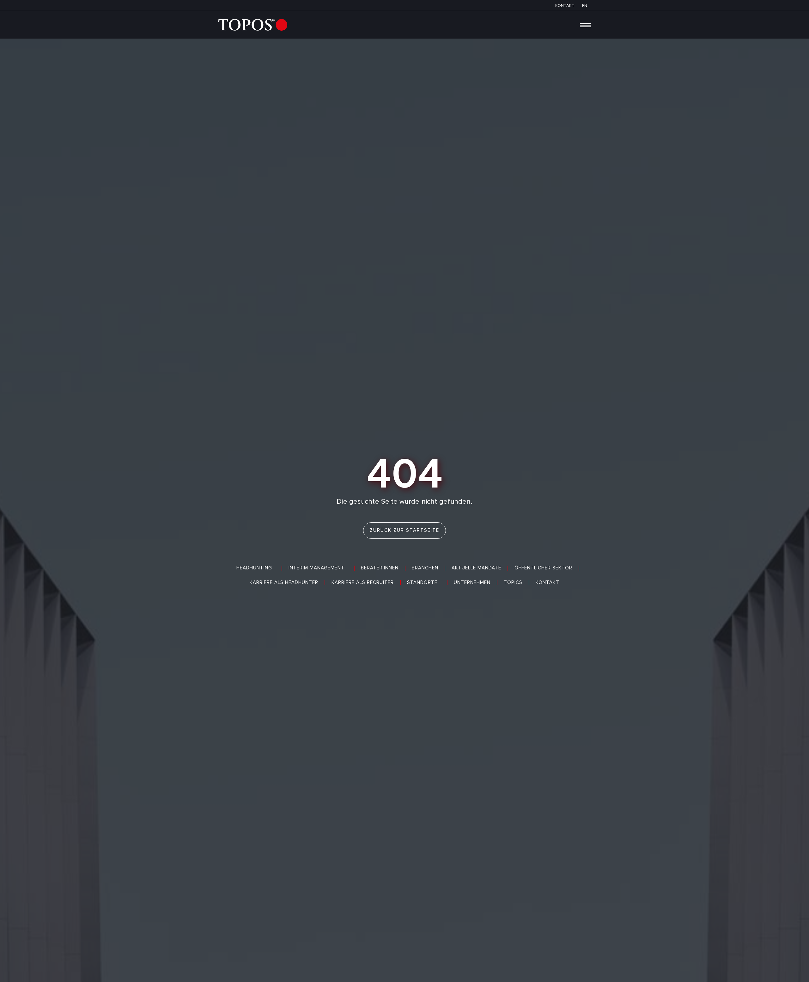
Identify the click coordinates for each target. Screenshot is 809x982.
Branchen (425, 568)
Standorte (422, 582)
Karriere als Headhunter (284, 582)
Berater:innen (379, 568)
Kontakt (547, 582)
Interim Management (316, 568)
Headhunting (254, 568)
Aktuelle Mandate (476, 568)
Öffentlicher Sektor (543, 568)
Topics (513, 582)
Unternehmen (472, 582)
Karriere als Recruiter (363, 582)
